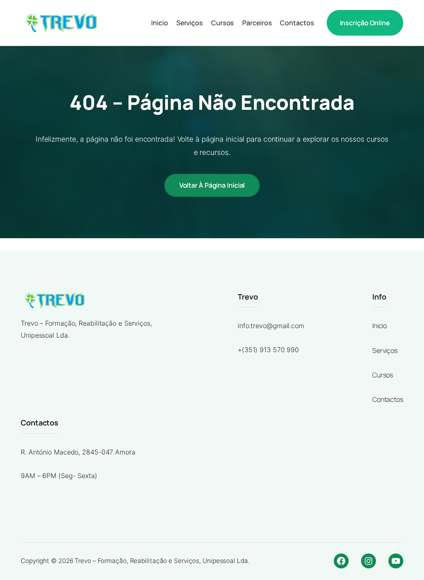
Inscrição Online (365, 22)
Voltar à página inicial (212, 185)
